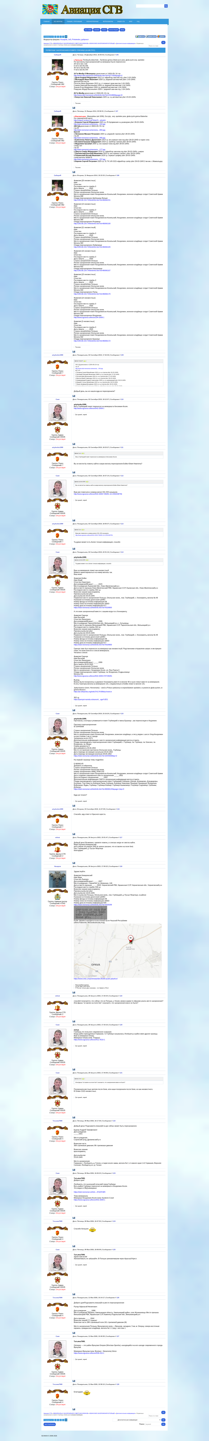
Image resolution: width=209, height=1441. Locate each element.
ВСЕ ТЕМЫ (88, 29)
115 (122, 713)
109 (122, 355)
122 (114, 1121)
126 (118, 1297)
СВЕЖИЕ (96, 29)
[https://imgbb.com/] (90, 919)
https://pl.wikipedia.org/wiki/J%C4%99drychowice (93, 692)
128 (118, 1384)
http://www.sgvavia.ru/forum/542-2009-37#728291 (93, 676)
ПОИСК (104, 29)
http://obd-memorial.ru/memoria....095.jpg (89, 138)
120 (121, 1025)
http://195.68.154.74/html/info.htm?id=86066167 (92, 270)
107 (116, 111)
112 (122, 476)
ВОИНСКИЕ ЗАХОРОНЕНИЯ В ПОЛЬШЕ (102, 43)
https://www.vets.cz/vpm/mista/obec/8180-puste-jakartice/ (96, 979)
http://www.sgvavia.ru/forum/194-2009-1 (89, 317)
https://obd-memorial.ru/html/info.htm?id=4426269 (93, 905)
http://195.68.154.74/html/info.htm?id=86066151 (92, 200)
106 (117, 55)
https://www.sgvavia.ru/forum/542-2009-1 (89, 1200)
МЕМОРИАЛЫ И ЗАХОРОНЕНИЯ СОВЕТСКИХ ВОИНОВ (70, 43)
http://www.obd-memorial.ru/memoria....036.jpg (89, 368)
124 (114, 1221)
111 (122, 447)
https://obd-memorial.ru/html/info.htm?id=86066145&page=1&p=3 (99, 789)
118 (121, 866)
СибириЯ (57, 55)
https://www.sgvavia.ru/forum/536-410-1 (89, 1353)
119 (121, 996)
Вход (122, 29)
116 (118, 809)
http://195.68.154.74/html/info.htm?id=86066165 (92, 247)
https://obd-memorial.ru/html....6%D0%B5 (89, 1192)
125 (114, 1249)
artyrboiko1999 (57, 355)
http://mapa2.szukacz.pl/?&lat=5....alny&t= (90, 120)
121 (121, 1073)
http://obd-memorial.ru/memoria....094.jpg (89, 130)
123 (114, 1173)
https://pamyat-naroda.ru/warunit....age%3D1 (91, 699)
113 (122, 524)
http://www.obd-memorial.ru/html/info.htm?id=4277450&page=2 (98, 75)
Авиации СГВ (48, 43)
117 (121, 837)
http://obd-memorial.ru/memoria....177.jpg (89, 149)
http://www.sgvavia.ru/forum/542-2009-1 (89, 408)
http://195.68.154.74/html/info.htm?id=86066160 (92, 223)
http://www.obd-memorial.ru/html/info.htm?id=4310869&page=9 (98, 95)
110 (122, 399)
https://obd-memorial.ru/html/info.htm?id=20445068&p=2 (95, 756)
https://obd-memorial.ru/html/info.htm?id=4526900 (93, 607)
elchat (57, 837)
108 (118, 175)
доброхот (85, 39)
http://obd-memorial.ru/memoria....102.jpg (89, 124)
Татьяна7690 (57, 1121)
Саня (57, 399)
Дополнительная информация (125, 43)
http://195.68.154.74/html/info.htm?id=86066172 (92, 341)
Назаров (63, 39)
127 (118, 1336)
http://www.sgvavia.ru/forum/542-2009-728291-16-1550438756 (98, 494)
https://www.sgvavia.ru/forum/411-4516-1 (89, 1040)
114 (122, 552)
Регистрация (113, 29)
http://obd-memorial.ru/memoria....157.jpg (89, 159)
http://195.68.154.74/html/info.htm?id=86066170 (92, 294)
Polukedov (76, 39)
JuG (69, 39)
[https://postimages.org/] (118, 977)
